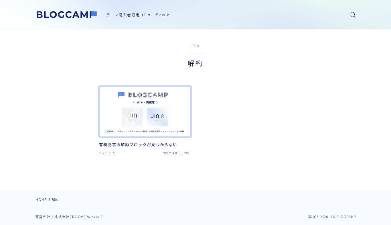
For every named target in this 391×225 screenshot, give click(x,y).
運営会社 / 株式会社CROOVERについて (69, 216)
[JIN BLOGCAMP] (67, 15)
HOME (41, 199)
